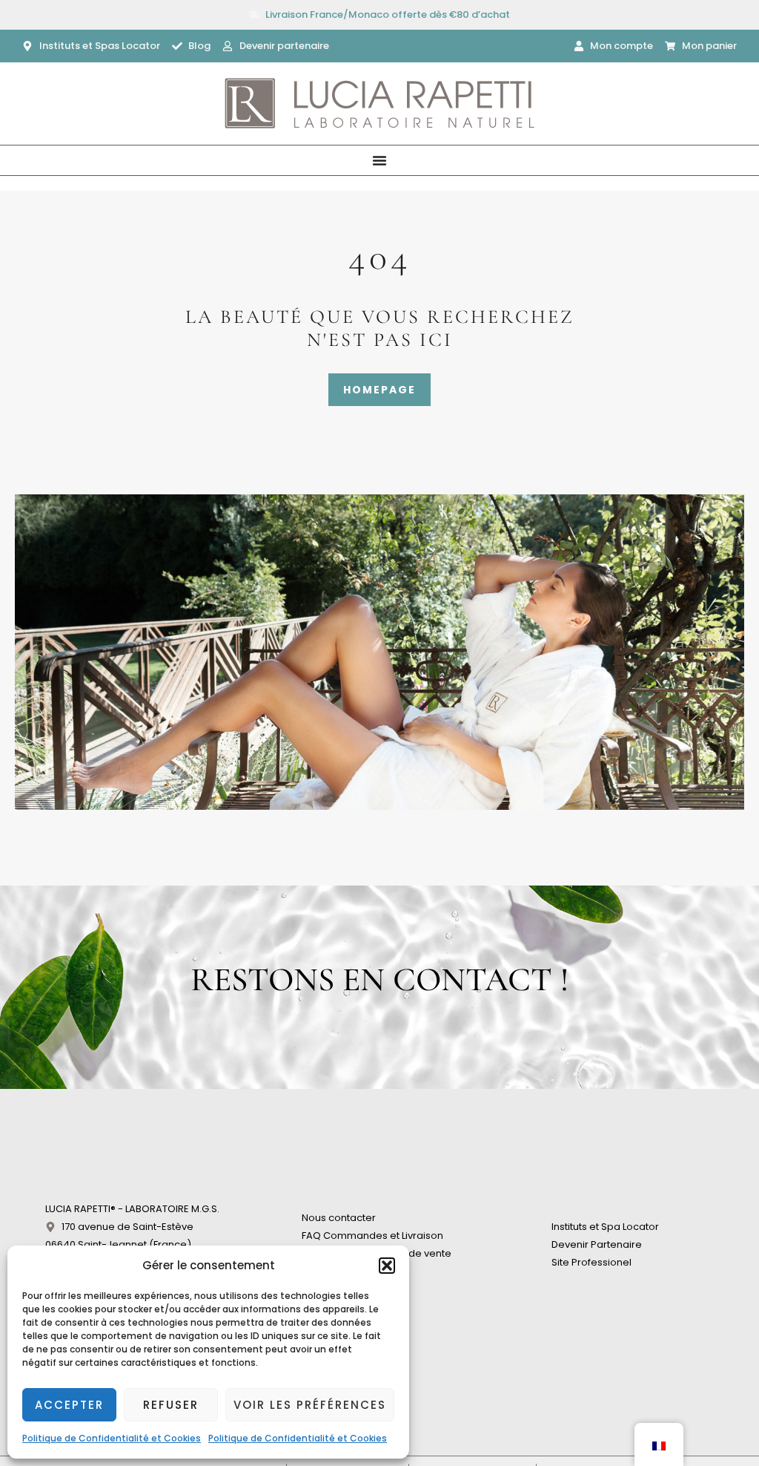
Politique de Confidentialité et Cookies (111, 1438)
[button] (387, 1265)
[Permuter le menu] (379, 160)
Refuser (171, 1405)
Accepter (69, 1405)
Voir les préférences (309, 1405)
